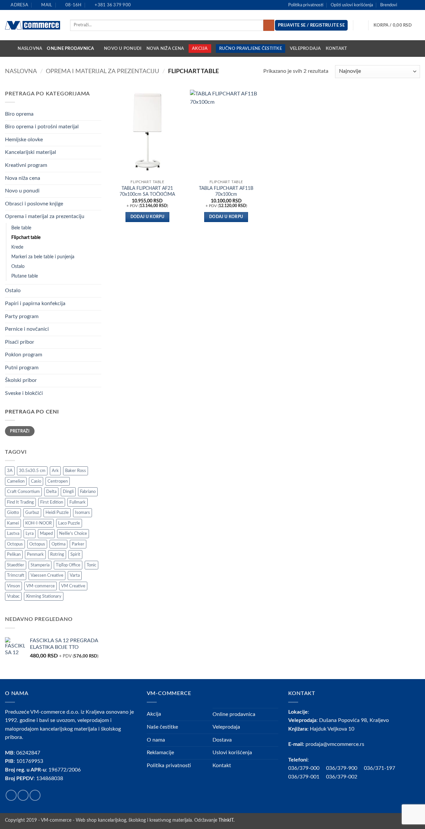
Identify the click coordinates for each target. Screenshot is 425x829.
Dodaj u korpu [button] (147, 217)
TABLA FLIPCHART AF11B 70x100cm (226, 191)
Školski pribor (21, 380)
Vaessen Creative (47, 575)
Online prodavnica (70, 49)
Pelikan (14, 554)
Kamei (13, 523)
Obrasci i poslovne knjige (34, 203)
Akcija (200, 49)
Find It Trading (20, 502)
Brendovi (388, 5)
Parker (78, 544)
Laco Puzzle (69, 523)
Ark (55, 471)
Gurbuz (32, 513)
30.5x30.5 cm (32, 471)
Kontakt (336, 49)
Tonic (91, 565)
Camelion (16, 481)
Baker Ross (75, 471)
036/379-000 (307, 768)
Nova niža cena (165, 49)
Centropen (57, 481)
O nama (156, 740)
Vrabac (13, 596)
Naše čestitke (162, 727)
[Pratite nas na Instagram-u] (410, 5)
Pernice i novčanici (27, 329)
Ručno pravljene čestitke (250, 49)
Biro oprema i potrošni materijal (42, 126)
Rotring (57, 554)
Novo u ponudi (122, 49)
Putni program (22, 367)
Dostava (222, 740)
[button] (397, 25)
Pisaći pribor (19, 342)
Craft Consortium (23, 492)
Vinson (13, 586)
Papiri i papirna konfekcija (35, 303)
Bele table (21, 227)
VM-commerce (40, 586)
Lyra (30, 533)
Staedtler (15, 565)
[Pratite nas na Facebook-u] (404, 5)
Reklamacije (160, 752)
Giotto (13, 513)
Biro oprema (19, 114)
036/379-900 (342, 768)
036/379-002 (345, 776)
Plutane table (24, 276)
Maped (46, 533)
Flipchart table (26, 237)
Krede (17, 247)
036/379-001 (307, 776)
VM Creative (73, 586)
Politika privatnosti (305, 5)
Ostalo (18, 266)
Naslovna (30, 49)
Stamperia (40, 565)
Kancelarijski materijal (30, 152)
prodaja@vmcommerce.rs (334, 744)
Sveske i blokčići (24, 393)
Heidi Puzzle (57, 513)
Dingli (68, 492)
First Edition (51, 502)
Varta (75, 575)
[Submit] (268, 25)
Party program (22, 316)
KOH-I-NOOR (38, 523)
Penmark (35, 554)
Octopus (15, 544)
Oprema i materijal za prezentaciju (102, 71)
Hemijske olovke (24, 139)
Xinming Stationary (43, 596)
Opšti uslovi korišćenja (352, 5)
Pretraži (20, 431)
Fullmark (77, 502)
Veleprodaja (305, 49)
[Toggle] (97, 114)
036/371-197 (379, 768)
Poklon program (23, 354)
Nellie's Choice (73, 533)
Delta (51, 492)
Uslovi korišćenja (232, 752)
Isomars (82, 513)
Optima (58, 544)
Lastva (13, 533)
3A (10, 471)
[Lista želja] (361, 25)
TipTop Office (68, 565)
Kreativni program (26, 165)
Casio (36, 481)
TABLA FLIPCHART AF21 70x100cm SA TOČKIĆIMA (147, 191)
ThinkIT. (226, 820)
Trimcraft (15, 575)
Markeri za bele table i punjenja (42, 256)
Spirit (75, 554)
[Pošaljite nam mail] (417, 5)
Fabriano (88, 492)
